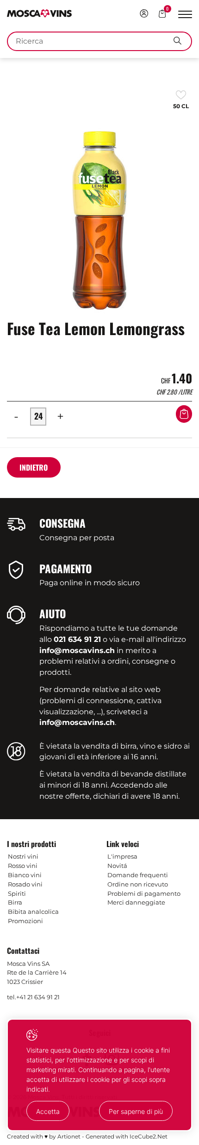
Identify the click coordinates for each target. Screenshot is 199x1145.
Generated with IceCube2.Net (127, 1136)
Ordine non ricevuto (137, 884)
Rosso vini (22, 865)
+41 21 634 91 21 (38, 997)
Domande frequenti (137, 875)
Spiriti (17, 893)
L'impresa (122, 856)
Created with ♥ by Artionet (44, 1136)
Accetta (48, 1111)
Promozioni (25, 921)
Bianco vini (25, 875)
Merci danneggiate (136, 902)
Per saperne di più (136, 1111)
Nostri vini (23, 856)
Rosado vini (25, 884)
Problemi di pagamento (143, 893)
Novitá (117, 865)
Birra (15, 902)
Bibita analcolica (33, 911)
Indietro (33, 467)
